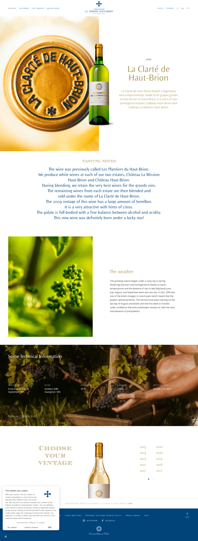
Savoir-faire (53, 8)
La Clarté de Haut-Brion (113, 503)
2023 (143, 458)
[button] (5, 536)
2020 (159, 447)
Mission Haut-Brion (76, 503)
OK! (50, 527)
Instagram (92, 521)
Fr (177, 8)
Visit (146, 515)
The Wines (24, 8)
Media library (133, 515)
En (182, 8)
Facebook (110, 521)
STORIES (170, 8)
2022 (143, 464)
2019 (159, 458)
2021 (143, 470)
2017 (159, 470)
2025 (143, 447)
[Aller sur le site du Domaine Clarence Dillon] (99, 530)
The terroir (38, 8)
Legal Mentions (73, 515)
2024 (143, 452)
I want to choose (31, 527)
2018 (159, 464)
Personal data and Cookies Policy (103, 515)
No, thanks (12, 527)
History (12, 8)
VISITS (161, 8)
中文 (188, 8)
